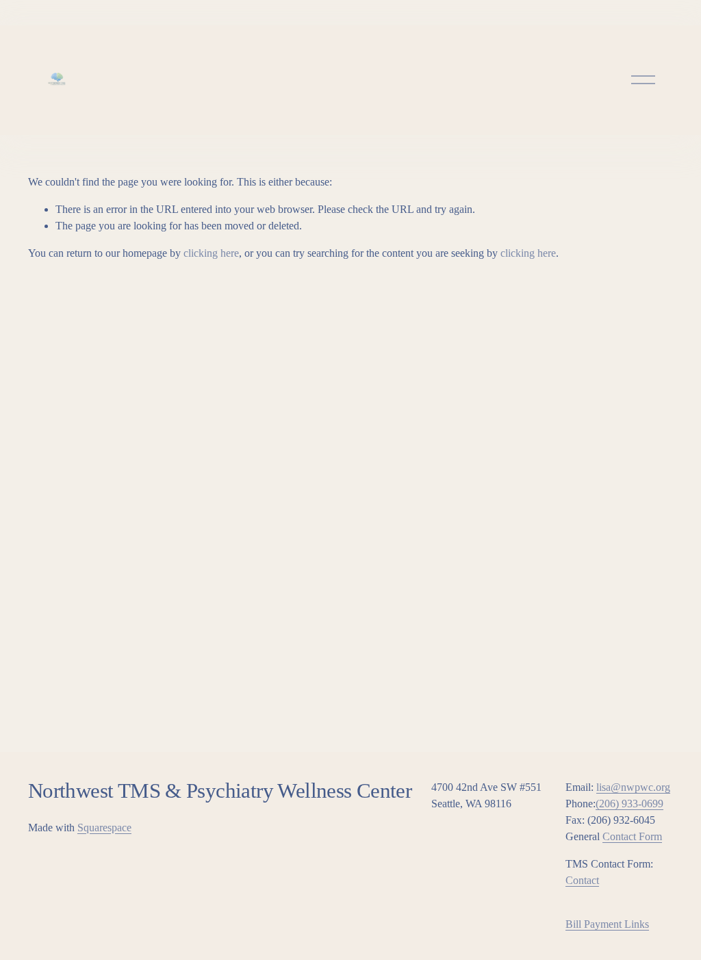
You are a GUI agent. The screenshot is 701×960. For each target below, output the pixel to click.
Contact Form (632, 836)
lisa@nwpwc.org (633, 787)
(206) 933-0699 (629, 803)
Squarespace (104, 827)
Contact (582, 880)
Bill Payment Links (607, 924)
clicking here (211, 253)
